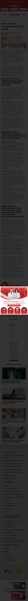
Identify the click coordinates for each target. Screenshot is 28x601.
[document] (14, 300)
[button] (26, 289)
